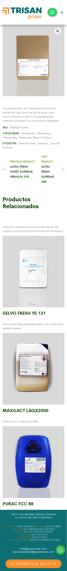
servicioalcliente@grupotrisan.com (33, 551)
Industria (43, 143)
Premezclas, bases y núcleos (35, 137)
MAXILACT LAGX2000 (25, 410)
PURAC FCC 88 (18, 504)
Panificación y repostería (35, 133)
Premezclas (10, 137)
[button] (62, 12)
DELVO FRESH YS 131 (24, 313)
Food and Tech (27, 143)
